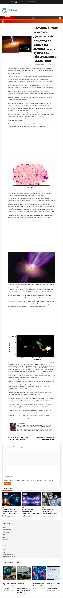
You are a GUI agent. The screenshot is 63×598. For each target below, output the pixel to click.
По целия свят (5, 531)
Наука (3, 534)
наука (34, 24)
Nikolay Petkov (11, 516)
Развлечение (5, 539)
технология (5, 536)
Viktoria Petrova (37, 64)
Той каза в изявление (23, 110)
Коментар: (6, 449)
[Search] (60, 21)
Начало (4, 527)
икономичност (5, 532)
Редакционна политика (32, 1)
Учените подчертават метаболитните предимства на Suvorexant (46, 437)
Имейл (6, 471)
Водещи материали (6, 529)
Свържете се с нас (18, 1)
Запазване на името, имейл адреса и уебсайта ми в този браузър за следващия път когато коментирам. (29, 480)
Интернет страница (8, 476)
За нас (12, 1)
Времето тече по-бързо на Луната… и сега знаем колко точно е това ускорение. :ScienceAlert (18, 438)
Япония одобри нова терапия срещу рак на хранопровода (32, 17)
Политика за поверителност (17, 2)
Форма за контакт (6, 541)
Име (5, 467)
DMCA (25, 1)
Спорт (3, 537)
